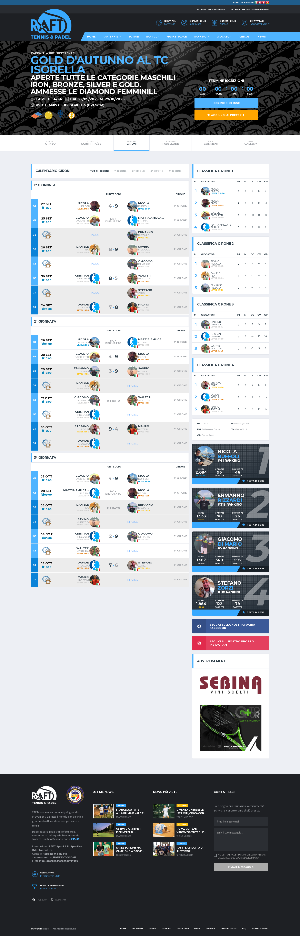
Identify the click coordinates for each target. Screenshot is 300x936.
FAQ (244, 928)
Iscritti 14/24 (90, 143)
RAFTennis (169, 24)
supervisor (195, 24)
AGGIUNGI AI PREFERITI (227, 115)
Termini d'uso (228, 928)
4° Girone (175, 171)
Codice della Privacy (247, 857)
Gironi (131, 143)
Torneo (49, 143)
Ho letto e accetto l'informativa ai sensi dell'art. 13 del (242, 856)
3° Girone (156, 171)
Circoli (244, 36)
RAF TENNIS (37, 929)
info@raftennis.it (259, 24)
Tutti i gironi (99, 171)
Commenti (211, 143)
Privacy (210, 928)
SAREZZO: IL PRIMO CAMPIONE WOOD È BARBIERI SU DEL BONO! (131, 851)
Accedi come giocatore (211, 9)
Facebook (41, 900)
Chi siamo (137, 928)
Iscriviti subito (48, 889)
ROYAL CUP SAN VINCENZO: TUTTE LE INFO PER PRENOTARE (191, 832)
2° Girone (138, 171)
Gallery (250, 143)
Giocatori (224, 36)
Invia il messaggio (240, 867)
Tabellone (170, 143)
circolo (224, 24)
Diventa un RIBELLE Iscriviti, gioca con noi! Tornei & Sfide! (190, 813)
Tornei (133, 36)
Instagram (60, 900)
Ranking (200, 36)
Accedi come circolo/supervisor (250, 9)
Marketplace (177, 36)
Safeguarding (260, 928)
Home (91, 36)
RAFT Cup (152, 36)
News (262, 36)
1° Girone (120, 171)
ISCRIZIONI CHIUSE (226, 103)
